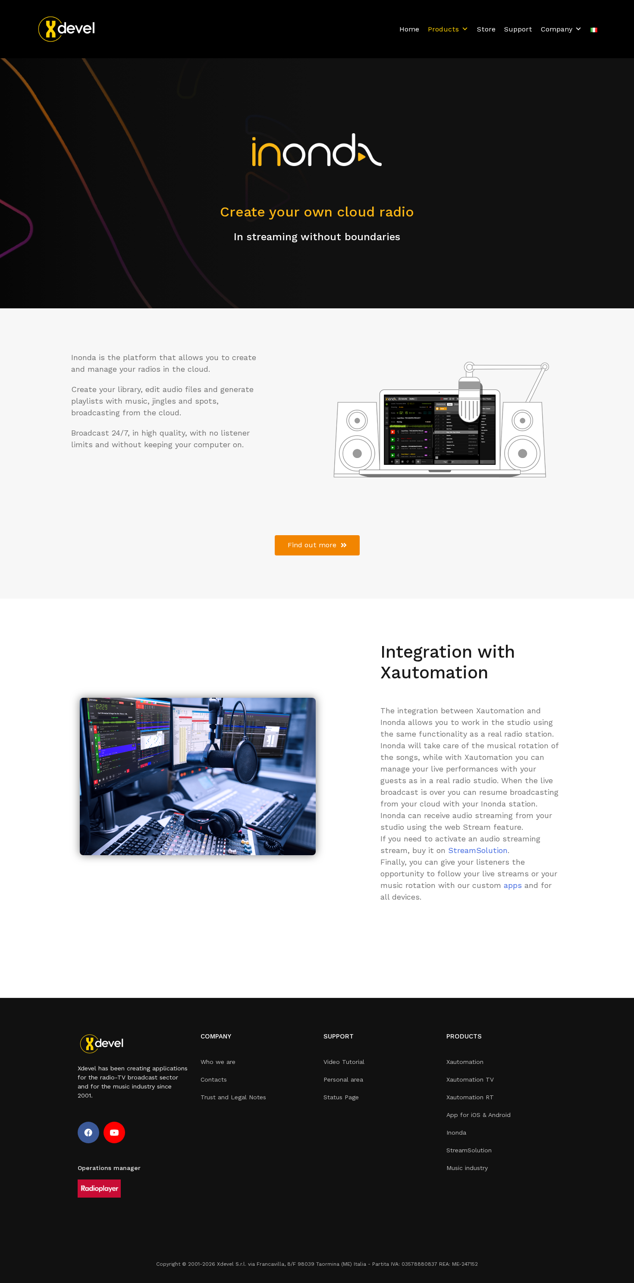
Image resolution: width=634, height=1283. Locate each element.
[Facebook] (88, 1132)
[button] (317, 545)
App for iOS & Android (478, 1114)
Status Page (341, 1097)
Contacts (214, 1079)
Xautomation (464, 1061)
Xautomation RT (470, 1097)
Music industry (467, 1167)
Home (409, 29)
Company (556, 29)
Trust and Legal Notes (233, 1097)
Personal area (343, 1079)
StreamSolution (478, 850)
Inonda (456, 1132)
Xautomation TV (470, 1079)
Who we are (218, 1061)
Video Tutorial (343, 1061)
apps (513, 885)
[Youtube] (114, 1132)
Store (486, 29)
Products (443, 29)
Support (518, 29)
